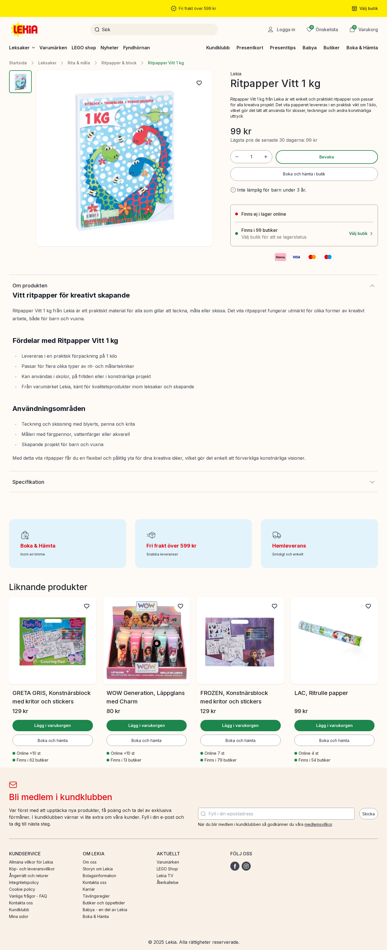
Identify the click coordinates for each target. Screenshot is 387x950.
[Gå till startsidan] (24, 29)
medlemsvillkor (318, 824)
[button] (363, 29)
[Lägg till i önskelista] (199, 83)
